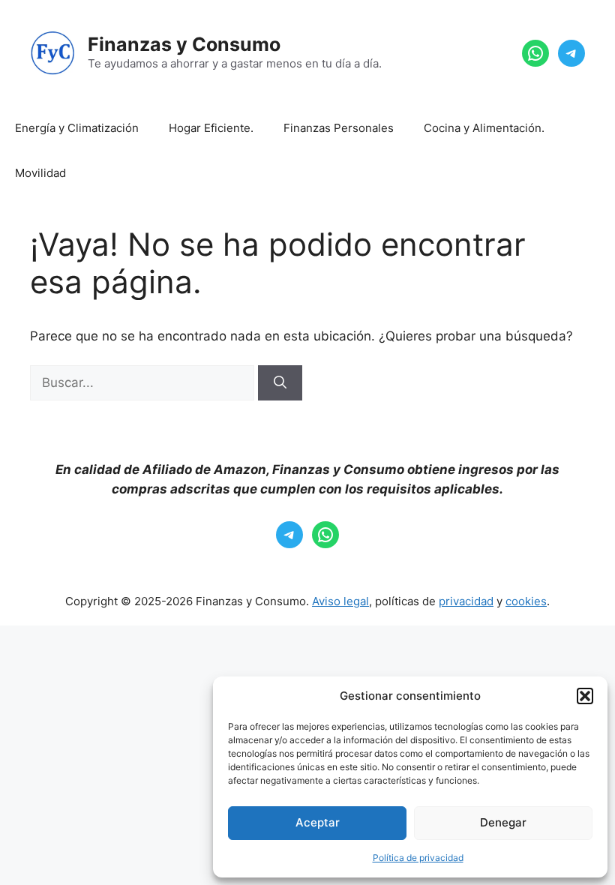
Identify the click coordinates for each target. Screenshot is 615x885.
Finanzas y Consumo (184, 44)
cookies (526, 601)
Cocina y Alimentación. (484, 128)
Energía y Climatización (77, 128)
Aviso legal (340, 601)
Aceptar (318, 822)
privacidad (466, 601)
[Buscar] (280, 383)
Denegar (503, 822)
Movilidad (40, 173)
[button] (585, 696)
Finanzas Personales (339, 128)
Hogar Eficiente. (211, 128)
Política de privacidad (418, 857)
